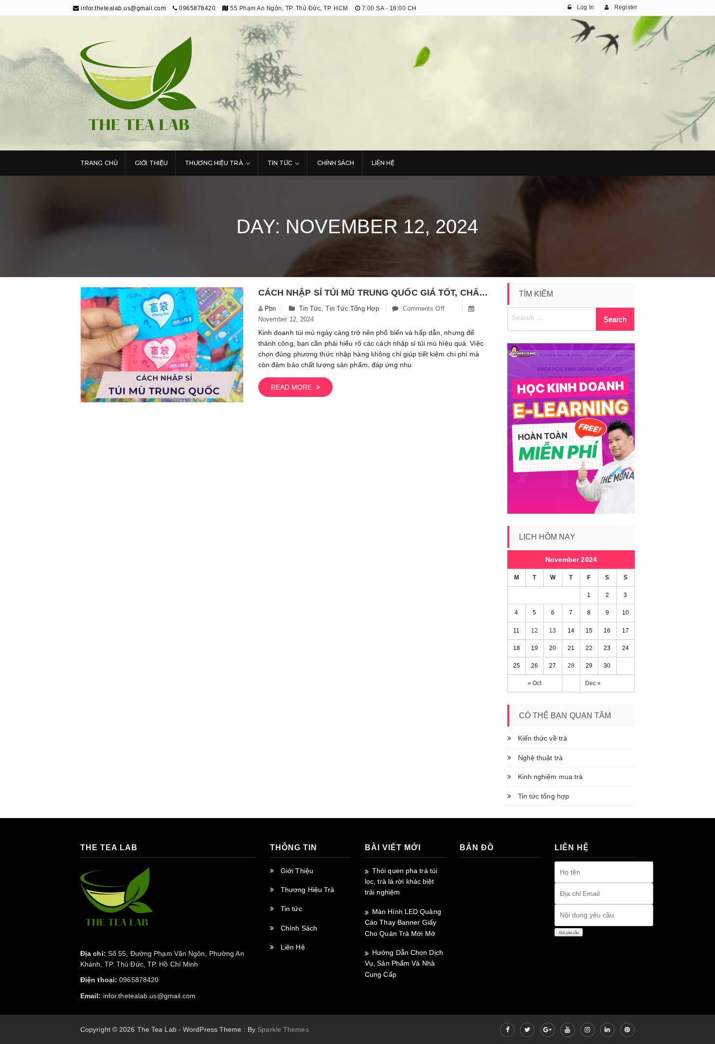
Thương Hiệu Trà (214, 163)
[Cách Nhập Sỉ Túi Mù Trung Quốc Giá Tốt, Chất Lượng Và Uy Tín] (162, 345)
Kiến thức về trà (543, 738)
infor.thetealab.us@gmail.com (122, 8)
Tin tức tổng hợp (352, 308)
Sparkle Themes (282, 1029)
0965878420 (197, 8)
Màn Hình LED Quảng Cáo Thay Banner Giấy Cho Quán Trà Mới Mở (403, 922)
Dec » (593, 683)
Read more (293, 387)
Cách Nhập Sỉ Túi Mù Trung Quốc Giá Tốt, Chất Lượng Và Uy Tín (375, 293)
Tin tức (310, 308)
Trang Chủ (99, 163)
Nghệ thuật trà (540, 758)
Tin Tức (280, 163)
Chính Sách (336, 163)
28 (571, 665)
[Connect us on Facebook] (507, 1030)
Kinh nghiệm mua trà (550, 777)
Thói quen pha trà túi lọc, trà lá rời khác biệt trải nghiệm (401, 881)
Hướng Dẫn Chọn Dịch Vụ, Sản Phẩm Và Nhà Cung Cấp (404, 963)
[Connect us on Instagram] (587, 1030)
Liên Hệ (383, 163)
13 (552, 630)
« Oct (535, 683)
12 (534, 630)
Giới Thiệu (151, 163)
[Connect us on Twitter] (527, 1030)
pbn (270, 308)
